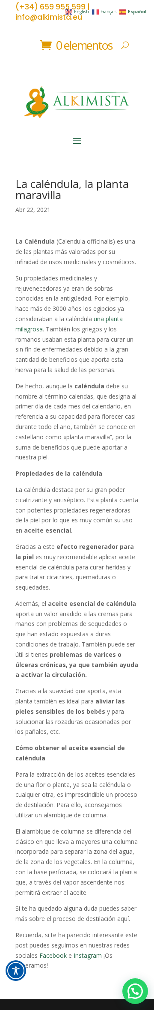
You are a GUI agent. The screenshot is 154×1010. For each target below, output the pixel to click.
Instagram (88, 955)
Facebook (53, 955)
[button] (135, 991)
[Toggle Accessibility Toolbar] (15, 970)
